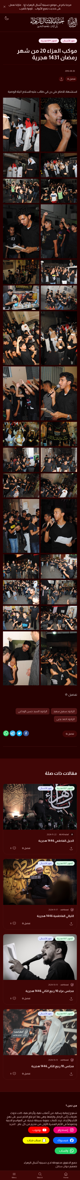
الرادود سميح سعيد (64, 711)
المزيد (12, 1124)
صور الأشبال (69, 40)
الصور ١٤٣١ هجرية (49, 40)
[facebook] (26, 733)
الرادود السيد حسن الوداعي (32, 711)
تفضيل (72, 79)
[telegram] (13, 733)
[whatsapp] (6, 733)
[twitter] (19, 733)
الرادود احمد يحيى (65, 719)
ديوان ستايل (62, 1166)
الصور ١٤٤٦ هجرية (65, 788)
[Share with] (61, 79)
